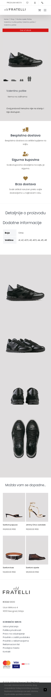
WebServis (34, 682)
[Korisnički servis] (27, 2)
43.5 (35, 240)
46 (45, 240)
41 (19, 240)
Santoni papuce (10, 524)
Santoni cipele (32, 567)
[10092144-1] (37, 542)
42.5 (26, 240)
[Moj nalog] (35, 2)
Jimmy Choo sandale (36, 524)
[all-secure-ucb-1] (25, 664)
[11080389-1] (37, 499)
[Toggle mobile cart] (39, 10)
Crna (20, 232)
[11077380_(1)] (14, 499)
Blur (28, 682)
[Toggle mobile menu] (45, 10)
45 (42, 240)
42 (22, 240)
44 (39, 240)
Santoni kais (8, 567)
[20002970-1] (14, 542)
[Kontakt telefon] (42, 2)
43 (30, 240)
